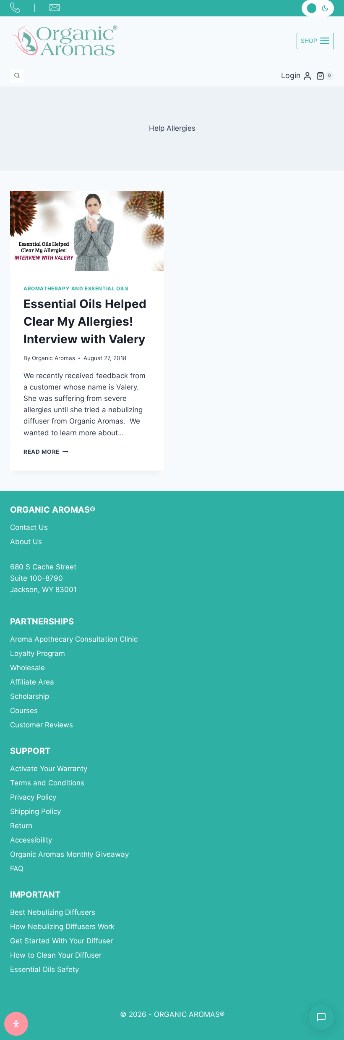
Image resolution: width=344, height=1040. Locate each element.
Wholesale (27, 667)
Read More (45, 451)
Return (21, 825)
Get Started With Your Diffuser (61, 941)
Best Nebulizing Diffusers (52, 912)
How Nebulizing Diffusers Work (62, 926)
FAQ (16, 868)
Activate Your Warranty (48, 768)
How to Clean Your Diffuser (56, 955)
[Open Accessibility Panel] (16, 1024)
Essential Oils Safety (44, 969)
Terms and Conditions (47, 783)
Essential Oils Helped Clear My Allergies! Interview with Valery (84, 321)
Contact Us (29, 527)
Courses (24, 710)
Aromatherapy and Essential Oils (75, 288)
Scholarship (29, 696)
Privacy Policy (33, 797)
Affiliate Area (32, 682)
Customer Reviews (41, 725)
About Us (26, 541)
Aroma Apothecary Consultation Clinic (74, 639)
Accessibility (31, 840)
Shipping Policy (35, 811)
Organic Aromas (53, 358)
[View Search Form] (17, 76)
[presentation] (87, 231)
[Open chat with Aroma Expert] (321, 1017)
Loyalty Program (37, 653)
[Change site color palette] (318, 8)
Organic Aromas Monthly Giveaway (69, 854)
